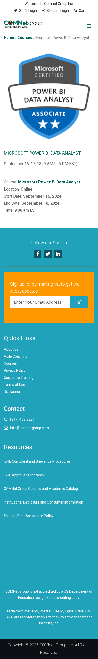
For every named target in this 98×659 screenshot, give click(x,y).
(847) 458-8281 (22, 419)
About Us (11, 349)
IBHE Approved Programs (24, 475)
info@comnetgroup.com (29, 428)
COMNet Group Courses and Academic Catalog (41, 489)
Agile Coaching (15, 356)
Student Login (58, 10)
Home (9, 37)
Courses (24, 37)
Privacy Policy (14, 370)
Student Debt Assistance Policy (28, 516)
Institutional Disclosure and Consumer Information (43, 502)
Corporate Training (18, 377)
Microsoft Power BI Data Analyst (49, 182)
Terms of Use (14, 385)
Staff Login (28, 10)
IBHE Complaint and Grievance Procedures (37, 461)
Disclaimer (12, 392)
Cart (82, 10)
